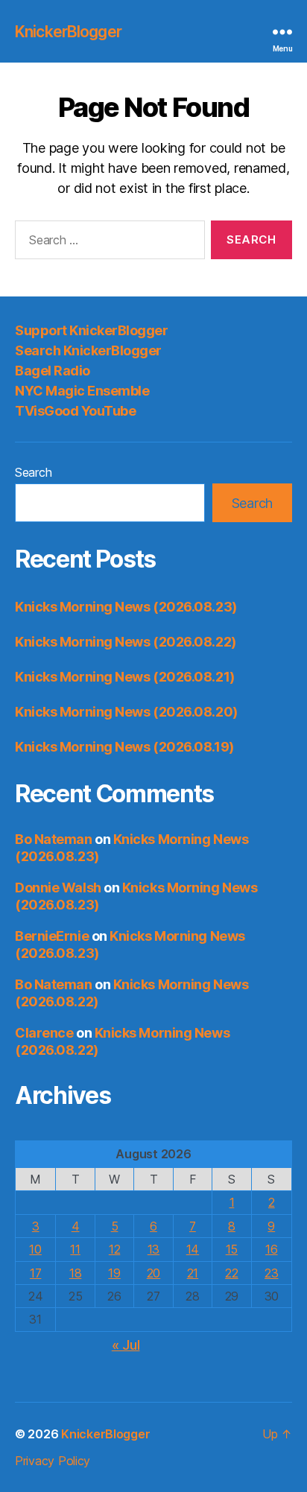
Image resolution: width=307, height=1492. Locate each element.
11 (75, 1249)
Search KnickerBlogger (88, 350)
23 (271, 1273)
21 (192, 1273)
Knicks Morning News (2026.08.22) (125, 642)
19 (114, 1273)
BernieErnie (52, 936)
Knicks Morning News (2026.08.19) (124, 747)
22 (231, 1273)
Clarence (44, 1033)
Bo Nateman (53, 839)
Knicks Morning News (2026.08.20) (126, 712)
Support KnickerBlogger (91, 330)
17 (35, 1273)
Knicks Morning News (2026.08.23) (126, 607)
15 (232, 1249)
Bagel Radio (52, 370)
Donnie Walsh (58, 887)
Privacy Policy (52, 1460)
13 (153, 1249)
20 (153, 1273)
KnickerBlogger (68, 31)
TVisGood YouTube (75, 411)
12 (114, 1249)
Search (33, 472)
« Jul (126, 1345)
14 (192, 1249)
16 (271, 1249)
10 (35, 1249)
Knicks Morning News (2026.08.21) (125, 677)
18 (75, 1273)
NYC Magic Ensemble (82, 391)
